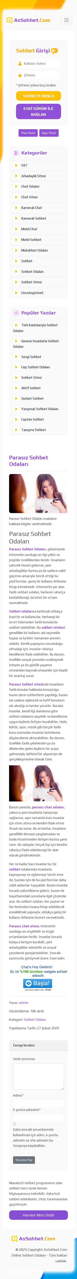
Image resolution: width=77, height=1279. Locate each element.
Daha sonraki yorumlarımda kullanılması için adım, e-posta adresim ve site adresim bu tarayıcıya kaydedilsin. (35, 1138)
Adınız (18, 1095)
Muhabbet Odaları (34, 250)
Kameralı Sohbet (33, 218)
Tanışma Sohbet (33, 430)
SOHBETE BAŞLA (38, 95)
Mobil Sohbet (31, 240)
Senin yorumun (24, 1059)
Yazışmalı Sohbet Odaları (39, 409)
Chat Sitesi (29, 197)
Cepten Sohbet (32, 419)
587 (24, 165)
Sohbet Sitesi (31, 282)
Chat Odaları (30, 186)
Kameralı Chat (31, 208)
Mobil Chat (29, 229)
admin (23, 1003)
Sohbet (26, 261)
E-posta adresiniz (26, 1110)
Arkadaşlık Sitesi (33, 176)
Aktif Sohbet (31, 388)
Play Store (28, 133)
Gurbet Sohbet (32, 398)
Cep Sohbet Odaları (35, 367)
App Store (49, 133)
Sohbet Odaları (32, 272)
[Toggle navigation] (66, 20)
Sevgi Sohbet (31, 357)
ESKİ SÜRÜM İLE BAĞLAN (38, 111)
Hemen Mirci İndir (38, 1215)
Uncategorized (32, 293)
